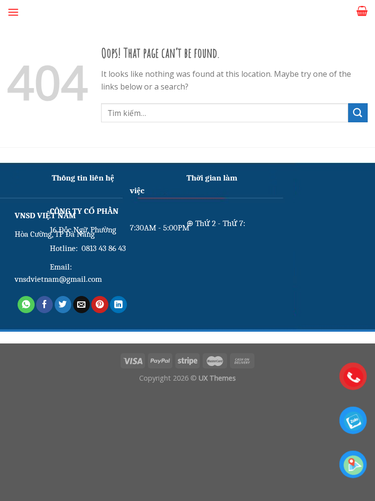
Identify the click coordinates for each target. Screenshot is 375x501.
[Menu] (13, 12)
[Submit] (358, 112)
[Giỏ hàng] (362, 11)
